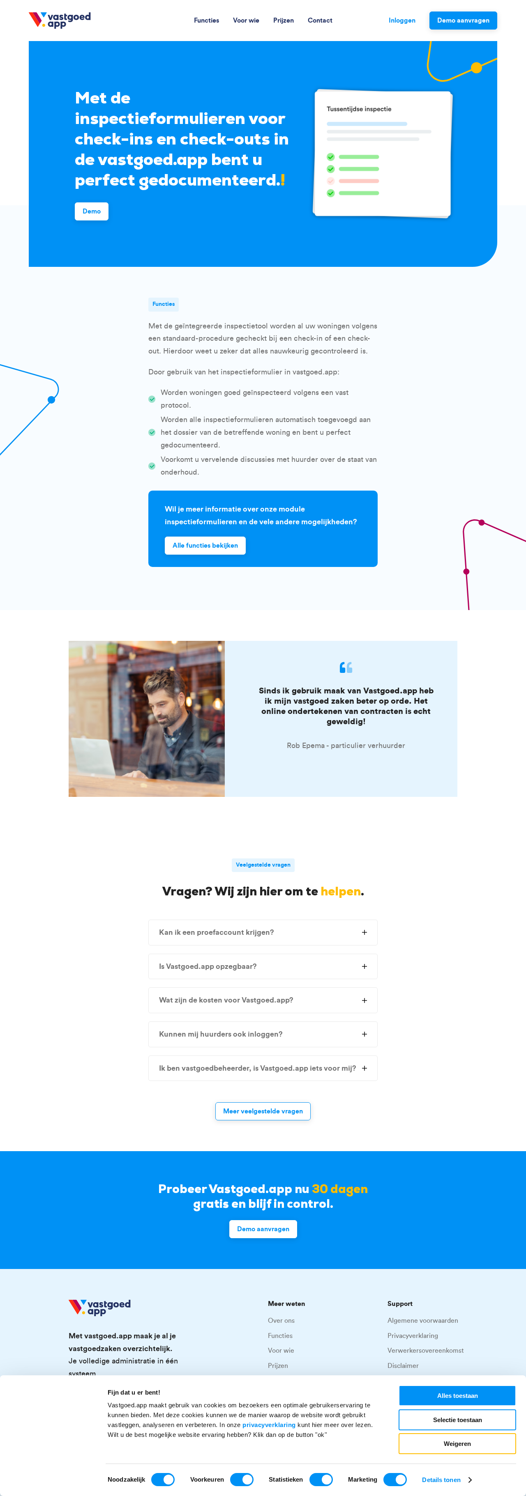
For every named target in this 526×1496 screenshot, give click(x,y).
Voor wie (246, 20)
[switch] (242, 1479)
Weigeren (457, 1443)
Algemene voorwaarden (423, 1320)
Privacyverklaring (413, 1336)
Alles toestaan (457, 1395)
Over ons (281, 1320)
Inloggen (402, 20)
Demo (92, 211)
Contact (320, 20)
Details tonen (441, 1479)
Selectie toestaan (457, 1419)
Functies (206, 20)
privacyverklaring (269, 1424)
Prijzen (283, 20)
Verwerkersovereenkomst (426, 1350)
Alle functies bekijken (205, 545)
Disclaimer (403, 1366)
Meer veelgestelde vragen (263, 1111)
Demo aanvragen (463, 20)
